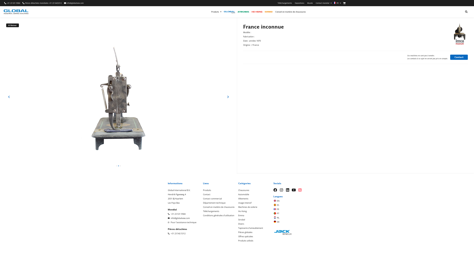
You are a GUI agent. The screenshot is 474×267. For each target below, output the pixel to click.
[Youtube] (294, 190)
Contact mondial (322, 3)
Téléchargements (285, 3)
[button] (466, 12)
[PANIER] (344, 3)
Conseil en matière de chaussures (290, 12)
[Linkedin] (287, 190)
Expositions (299, 3)
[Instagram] (281, 190)
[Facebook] (275, 190)
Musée (310, 3)
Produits (215, 12)
